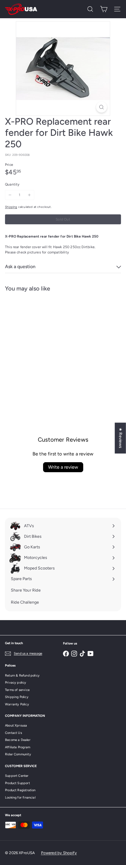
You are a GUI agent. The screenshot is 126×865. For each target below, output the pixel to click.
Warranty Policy (17, 704)
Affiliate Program (17, 747)
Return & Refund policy (22, 675)
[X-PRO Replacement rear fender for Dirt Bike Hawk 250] (41, 347)
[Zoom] (101, 107)
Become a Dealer (17, 740)
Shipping (11, 207)
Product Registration (20, 790)
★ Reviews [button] (120, 438)
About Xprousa (16, 725)
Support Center (17, 776)
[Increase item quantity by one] (29, 195)
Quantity (12, 184)
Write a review (63, 467)
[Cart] (103, 9)
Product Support (17, 783)
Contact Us (13, 733)
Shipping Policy (16, 697)
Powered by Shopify (59, 853)
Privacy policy (15, 682)
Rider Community (18, 754)
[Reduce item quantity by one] (10, 195)
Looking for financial (20, 797)
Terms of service (17, 690)
